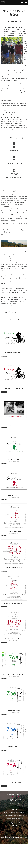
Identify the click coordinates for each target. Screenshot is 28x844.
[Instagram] (13, 826)
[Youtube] (17, 826)
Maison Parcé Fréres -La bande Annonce (14, 817)
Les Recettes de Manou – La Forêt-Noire (14, 818)
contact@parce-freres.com (15, 805)
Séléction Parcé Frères (14, 354)
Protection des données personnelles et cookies (11, 837)
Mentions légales (21, 836)
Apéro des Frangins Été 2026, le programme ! (14, 812)
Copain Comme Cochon (14, 814)
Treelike (15, 839)
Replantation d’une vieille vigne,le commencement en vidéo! (14, 815)
